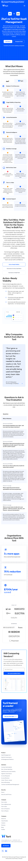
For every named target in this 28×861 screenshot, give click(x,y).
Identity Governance (6, 757)
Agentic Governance (6, 773)
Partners (3, 825)
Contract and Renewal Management (10, 784)
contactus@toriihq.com (6, 840)
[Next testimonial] (22, 383)
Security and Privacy (6, 794)
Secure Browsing (5, 782)
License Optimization (6, 767)
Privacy (17, 857)
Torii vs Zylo (4, 802)
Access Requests (5, 775)
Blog (2, 827)
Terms (2, 792)
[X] (2, 850)
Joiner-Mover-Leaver (6, 780)
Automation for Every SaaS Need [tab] (14, 268)
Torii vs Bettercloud (6, 804)
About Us (3, 818)
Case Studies (4, 820)
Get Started (6, 845)
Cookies (22, 857)
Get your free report (9, 716)
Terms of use (12, 857)
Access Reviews (5, 778)
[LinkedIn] (6, 850)
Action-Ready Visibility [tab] (14, 264)
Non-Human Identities (6, 769)
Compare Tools (19, 41)
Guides (3, 829)
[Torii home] (5, 6)
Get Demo (8, 41)
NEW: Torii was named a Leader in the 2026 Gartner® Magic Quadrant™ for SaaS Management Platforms (12, 2)
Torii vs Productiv (5, 808)
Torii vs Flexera (4, 811)
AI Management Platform (7, 759)
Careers (3, 823)
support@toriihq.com (5, 841)
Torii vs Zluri (4, 806)
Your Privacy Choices (17, 858)
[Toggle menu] (24, 6)
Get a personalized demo (14, 673)
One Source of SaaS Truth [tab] (14, 272)
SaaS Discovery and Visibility (8, 771)
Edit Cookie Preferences (17, 841)
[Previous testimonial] (18, 383)
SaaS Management (6, 755)
